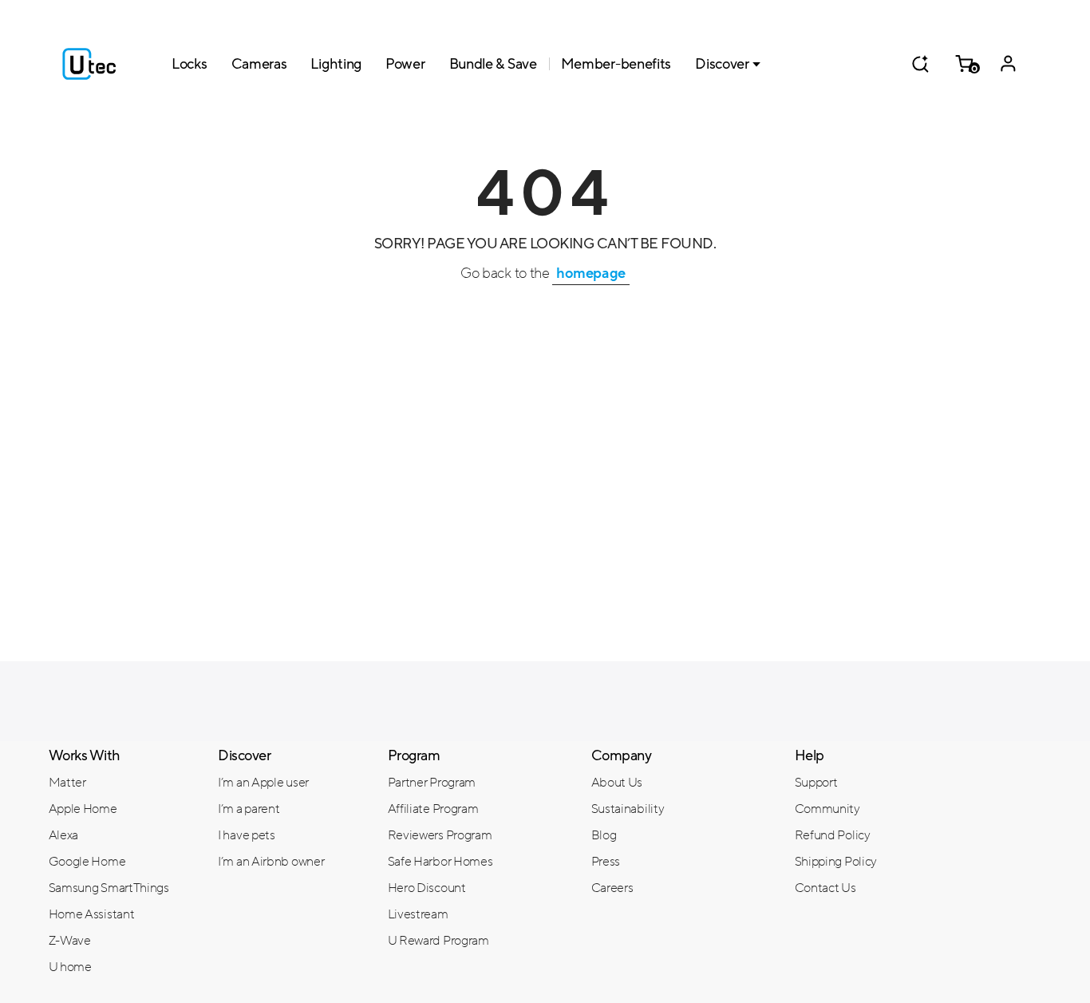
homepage (591, 273)
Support (816, 782)
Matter (67, 782)
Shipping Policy (836, 861)
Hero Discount (427, 888)
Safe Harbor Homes (440, 861)
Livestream (418, 914)
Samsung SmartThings (109, 888)
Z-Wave (70, 940)
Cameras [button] (259, 63)
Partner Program (432, 782)
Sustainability (628, 809)
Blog (604, 835)
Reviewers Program (440, 835)
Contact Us (825, 888)
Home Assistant (92, 914)
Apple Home (83, 809)
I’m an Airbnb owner (271, 861)
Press (606, 861)
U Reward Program (438, 940)
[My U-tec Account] (1008, 64)
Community (827, 809)
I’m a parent (248, 809)
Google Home (87, 861)
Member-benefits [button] (616, 63)
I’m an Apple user (263, 782)
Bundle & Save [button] (493, 63)
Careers (612, 888)
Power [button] (405, 63)
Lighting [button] (335, 63)
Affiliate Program (433, 809)
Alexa (64, 835)
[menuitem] (122, 782)
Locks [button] (189, 63)
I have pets (246, 835)
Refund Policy (833, 835)
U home (70, 967)
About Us (617, 782)
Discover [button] (722, 63)
